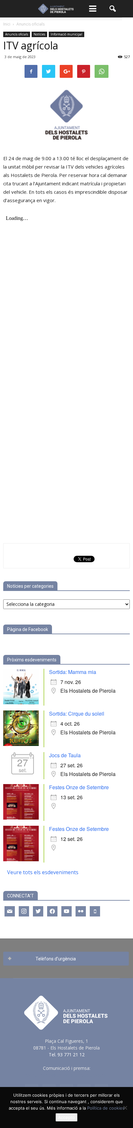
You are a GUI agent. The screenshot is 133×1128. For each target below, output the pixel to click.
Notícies (39, 34)
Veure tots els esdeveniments (42, 872)
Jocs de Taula (65, 755)
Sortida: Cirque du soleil (76, 713)
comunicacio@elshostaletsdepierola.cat (66, 1075)
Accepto (66, 1117)
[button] (113, 8)
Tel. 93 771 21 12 (67, 1054)
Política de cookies (106, 1108)
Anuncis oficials (16, 34)
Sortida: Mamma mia (72, 672)
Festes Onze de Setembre (79, 787)
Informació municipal (66, 34)
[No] (125, 1107)
